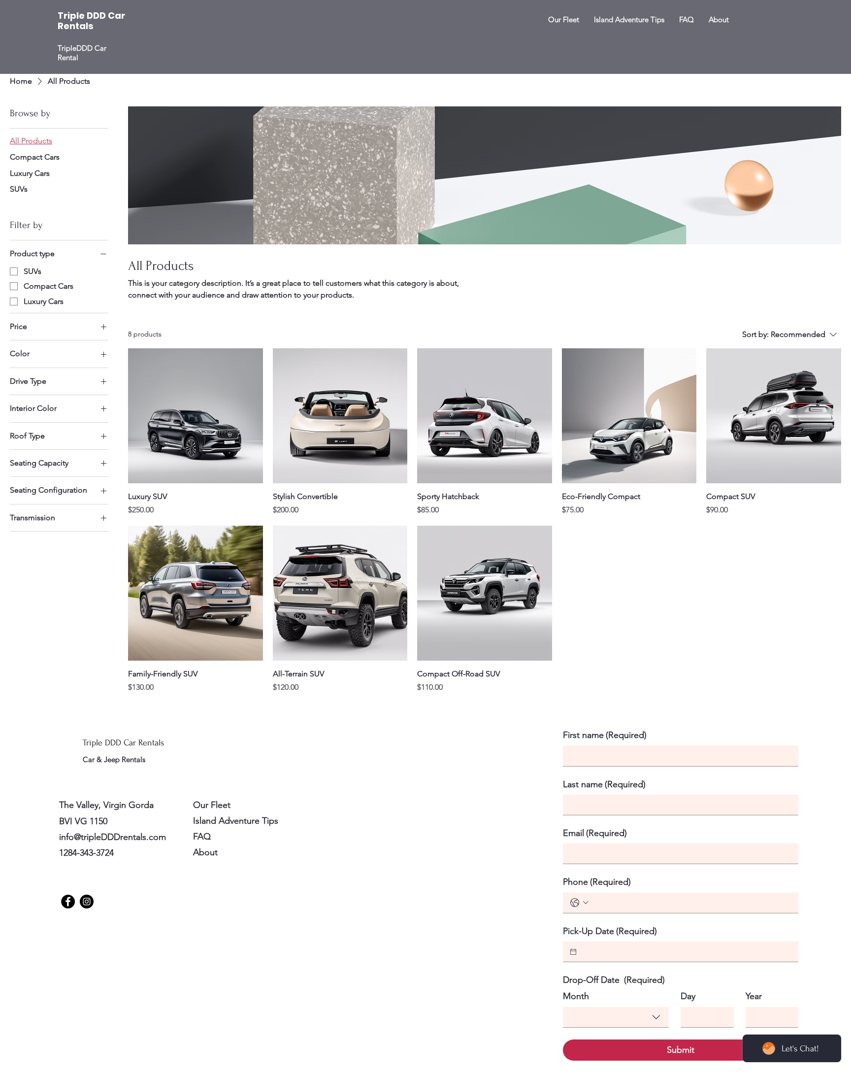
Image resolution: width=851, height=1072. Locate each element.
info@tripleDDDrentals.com (112, 837)
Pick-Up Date (610, 931)
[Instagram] (87, 901)
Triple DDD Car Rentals (124, 742)
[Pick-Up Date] (573, 951)
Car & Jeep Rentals (115, 759)
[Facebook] (68, 901)
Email (595, 833)
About (205, 852)
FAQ (202, 836)
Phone (597, 881)
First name (605, 735)
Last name (604, 784)
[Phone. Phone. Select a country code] (579, 903)
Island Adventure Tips (235, 820)
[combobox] (616, 1017)
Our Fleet (211, 805)
